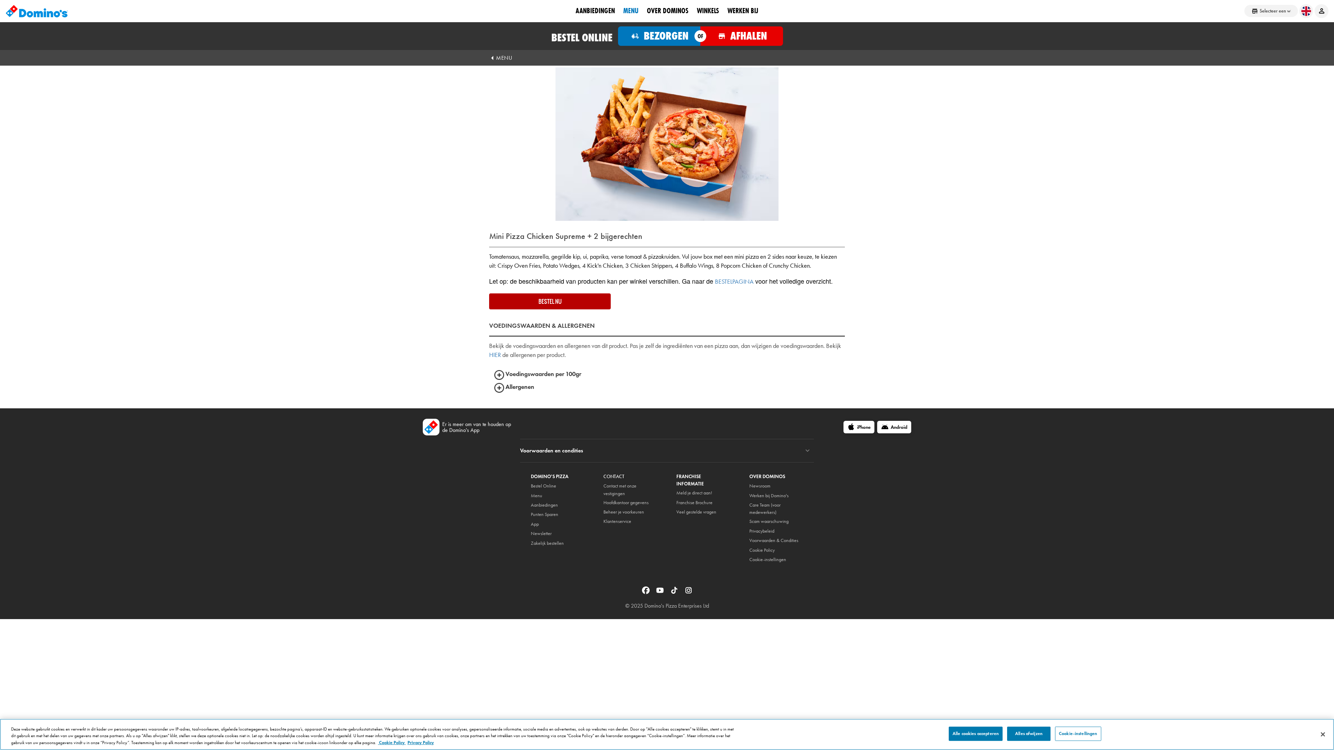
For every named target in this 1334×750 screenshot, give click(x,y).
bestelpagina (734, 281)
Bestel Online (543, 486)
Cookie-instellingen (767, 559)
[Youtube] (660, 590)
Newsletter (541, 533)
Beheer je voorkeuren (623, 512)
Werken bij (742, 10)
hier (495, 355)
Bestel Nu (550, 301)
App (535, 524)
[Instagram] (688, 590)
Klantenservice (617, 521)
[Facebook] (646, 590)
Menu (631, 10)
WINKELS (708, 10)
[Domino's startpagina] (37, 11)
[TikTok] (675, 590)
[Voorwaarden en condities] (807, 450)
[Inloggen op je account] (1321, 11)
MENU (504, 58)
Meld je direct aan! (694, 493)
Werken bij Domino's (769, 496)
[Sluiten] (1323, 734)
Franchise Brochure (694, 503)
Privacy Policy (420, 742)
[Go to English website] (1306, 11)
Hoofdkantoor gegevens (626, 503)
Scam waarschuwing (769, 521)
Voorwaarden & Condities (773, 540)
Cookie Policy (392, 742)
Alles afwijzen (1029, 733)
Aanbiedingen (544, 505)
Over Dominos (668, 10)
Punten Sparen (544, 514)
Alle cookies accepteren (976, 733)
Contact (613, 477)
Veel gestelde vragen (696, 512)
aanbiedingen (595, 10)
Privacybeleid (761, 531)
